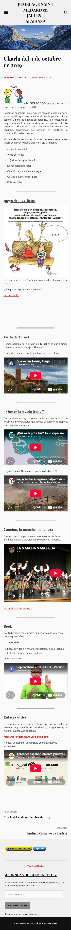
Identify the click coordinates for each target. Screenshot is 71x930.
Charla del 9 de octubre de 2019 (32, 61)
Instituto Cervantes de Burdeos (47, 833)
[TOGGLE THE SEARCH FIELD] (66, 12)
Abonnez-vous (17, 905)
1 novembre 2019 (41, 77)
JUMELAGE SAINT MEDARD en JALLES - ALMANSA (35, 12)
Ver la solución (11, 295)
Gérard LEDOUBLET (15, 77)
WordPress (50, 923)
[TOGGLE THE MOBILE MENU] (6, 12)
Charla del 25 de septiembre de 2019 (27, 817)
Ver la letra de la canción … (18, 608)
